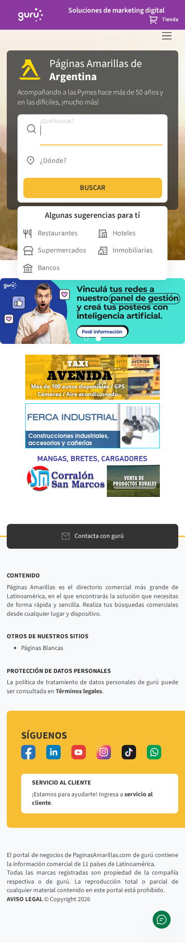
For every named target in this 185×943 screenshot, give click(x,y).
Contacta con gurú (99, 536)
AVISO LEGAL (25, 899)
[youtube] (78, 752)
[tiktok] (129, 752)
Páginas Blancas (42, 648)
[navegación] (166, 36)
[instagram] (104, 752)
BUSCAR (92, 188)
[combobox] (92, 129)
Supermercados (62, 250)
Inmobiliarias (133, 250)
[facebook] (28, 752)
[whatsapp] (154, 752)
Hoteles (124, 233)
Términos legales (79, 691)
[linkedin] (53, 752)
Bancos (49, 268)
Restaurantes (58, 233)
